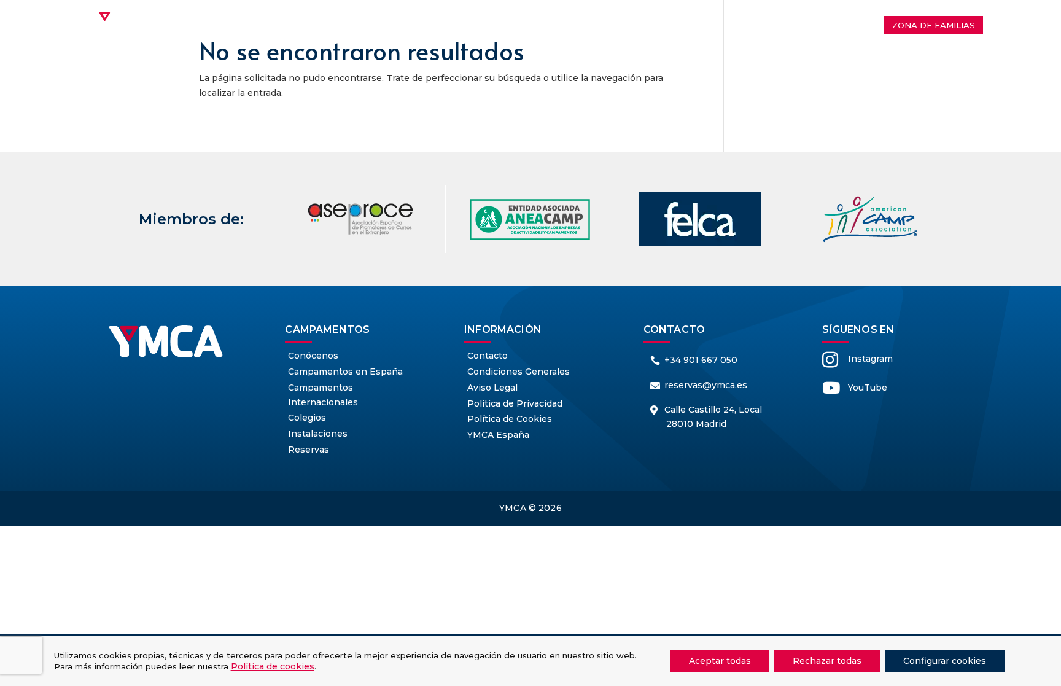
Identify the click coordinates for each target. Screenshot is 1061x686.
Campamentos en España (584, 16)
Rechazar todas (827, 660)
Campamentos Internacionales (420, 16)
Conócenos (289, 16)
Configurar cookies (944, 660)
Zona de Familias (933, 25)
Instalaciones (763, 16)
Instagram (870, 358)
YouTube (867, 387)
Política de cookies (272, 666)
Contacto (530, 34)
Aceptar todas (720, 660)
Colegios (693, 16)
